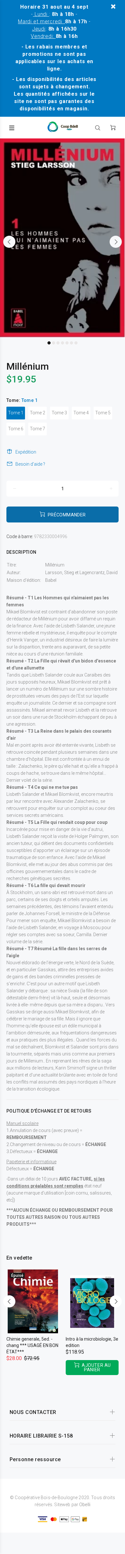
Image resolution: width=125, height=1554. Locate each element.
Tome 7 (37, 428)
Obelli (84, 1504)
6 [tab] (71, 342)
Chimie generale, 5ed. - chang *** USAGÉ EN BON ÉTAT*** (32, 1345)
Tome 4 (81, 412)
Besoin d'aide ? (30, 464)
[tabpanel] (62, 237)
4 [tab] (62, 342)
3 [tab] (58, 342)
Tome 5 (103, 412)
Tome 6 (15, 428)
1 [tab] (49, 342)
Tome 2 (37, 412)
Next (116, 242)
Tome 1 (15, 412)
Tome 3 (59, 412)
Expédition (25, 452)
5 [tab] (67, 342)
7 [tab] (76, 342)
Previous (9, 242)
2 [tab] (53, 342)
